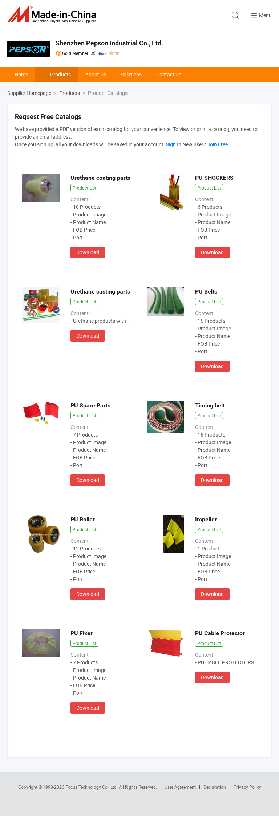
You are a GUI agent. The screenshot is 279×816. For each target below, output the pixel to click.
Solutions (131, 74)
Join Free (217, 144)
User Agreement (180, 787)
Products (60, 74)
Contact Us (168, 74)
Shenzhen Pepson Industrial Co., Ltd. (109, 43)
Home (21, 74)
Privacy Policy (247, 787)
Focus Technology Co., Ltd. (92, 787)
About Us (95, 74)
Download (87, 252)
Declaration (214, 787)
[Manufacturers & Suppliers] (53, 14)
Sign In (173, 144)
